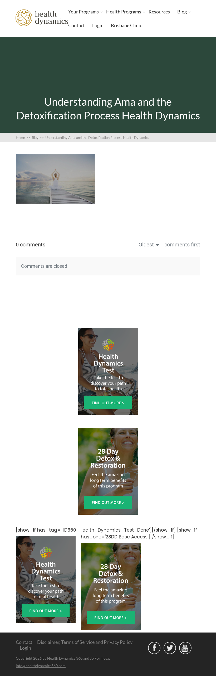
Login (98, 25)
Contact (76, 25)
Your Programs (83, 11)
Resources (159, 11)
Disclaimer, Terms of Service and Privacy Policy (84, 642)
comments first (182, 244)
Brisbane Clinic (126, 25)
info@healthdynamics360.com (41, 665)
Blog (182, 11)
